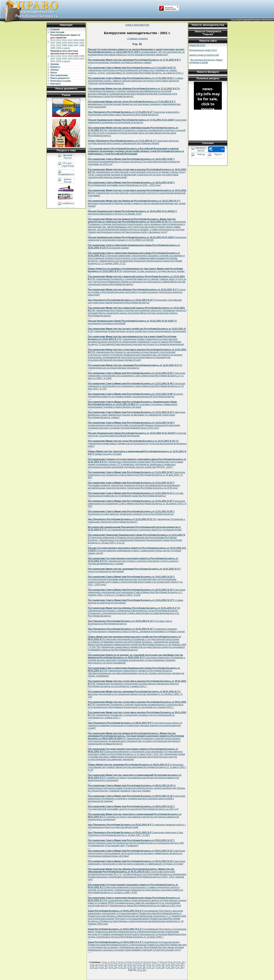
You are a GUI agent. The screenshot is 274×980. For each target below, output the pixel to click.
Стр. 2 (114, 962)
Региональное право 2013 (203, 50)
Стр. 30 (179, 967)
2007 (53, 43)
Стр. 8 (163, 962)
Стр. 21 (94, 967)
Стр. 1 (106, 962)
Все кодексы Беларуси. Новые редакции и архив (206, 61)
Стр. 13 (113, 965)
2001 (53, 45)
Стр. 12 (103, 965)
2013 (53, 40)
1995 (53, 48)
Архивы (54, 64)
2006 (58, 43)
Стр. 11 (94, 965)
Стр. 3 (122, 962)
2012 (58, 40)
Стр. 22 (103, 967)
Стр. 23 (113, 967)
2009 (75, 40)
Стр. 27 (151, 967)
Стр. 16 (141, 965)
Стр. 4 (130, 962)
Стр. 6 (147, 962)
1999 (64, 45)
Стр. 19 (170, 965)
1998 (70, 45)
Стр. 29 (170, 967)
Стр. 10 (180, 962)
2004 (70, 43)
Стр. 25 (132, 967)
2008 (81, 40)
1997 (76, 45)
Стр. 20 (179, 965)
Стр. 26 (141, 967)
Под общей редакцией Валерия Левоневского (252, 20)
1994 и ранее (63, 48)
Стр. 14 (122, 965)
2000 (58, 45)
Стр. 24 (122, 967)
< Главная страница (137, 38)
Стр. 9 (171, 962)
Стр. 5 (139, 962)
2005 (64, 43)
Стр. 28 (160, 967)
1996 (81, 45)
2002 (81, 43)
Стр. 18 (160, 965)
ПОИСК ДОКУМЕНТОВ (137, 25)
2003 (76, 43)
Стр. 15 (132, 965)
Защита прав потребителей (204, 55)
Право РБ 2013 (197, 45)
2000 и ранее (63, 61)
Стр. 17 (151, 965)
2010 (70, 40)
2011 (64, 40)
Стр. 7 (155, 962)
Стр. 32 (141, 970)
